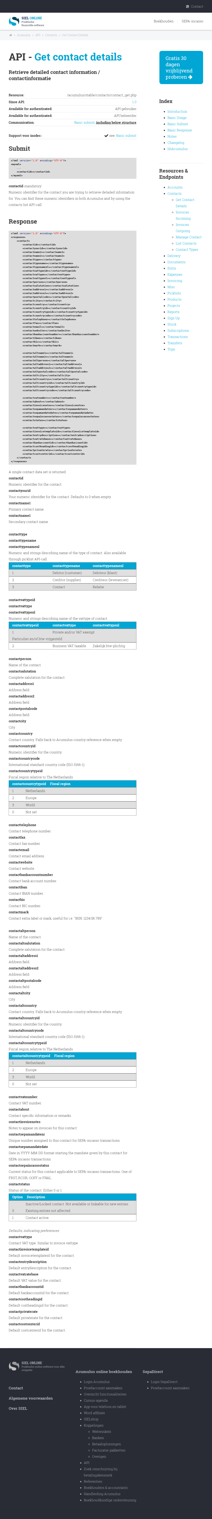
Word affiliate (94, 1413)
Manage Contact (189, 237)
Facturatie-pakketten (108, 1450)
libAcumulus (177, 149)
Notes (172, 136)
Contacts (51, 35)
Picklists (174, 293)
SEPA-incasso (192, 21)
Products (174, 299)
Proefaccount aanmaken (103, 1388)
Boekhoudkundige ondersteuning (110, 1500)
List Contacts (186, 243)
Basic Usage (177, 117)
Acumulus (23, 35)
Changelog (175, 142)
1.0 (134, 102)
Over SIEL (18, 1408)
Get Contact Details (75, 35)
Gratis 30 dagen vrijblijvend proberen (179, 67)
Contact (196, 6)
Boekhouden (163, 21)
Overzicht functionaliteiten (105, 1394)
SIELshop (91, 1419)
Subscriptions (178, 330)
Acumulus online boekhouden (104, 1371)
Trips (171, 349)
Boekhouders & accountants (106, 1487)
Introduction (177, 111)
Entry (171, 268)
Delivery (174, 256)
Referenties (93, 1481)
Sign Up (173, 318)
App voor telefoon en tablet (105, 1406)
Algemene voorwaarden (31, 1398)
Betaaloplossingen (106, 1444)
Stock (171, 324)
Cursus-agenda (96, 1400)
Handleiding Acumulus (102, 1494)
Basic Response (179, 130)
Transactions (177, 336)
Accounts (175, 187)
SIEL (32, 1363)
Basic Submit (177, 124)
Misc (171, 287)
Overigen (99, 1456)
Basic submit (84, 122)
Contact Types (187, 249)
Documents (176, 262)
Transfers (174, 343)
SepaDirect (153, 1371)
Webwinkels (101, 1431)
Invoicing (174, 280)
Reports (173, 312)
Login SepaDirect (164, 1381)
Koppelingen (94, 1425)
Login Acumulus (97, 1381)
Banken (98, 1438)
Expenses (174, 274)
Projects (173, 305)
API (37, 35)
